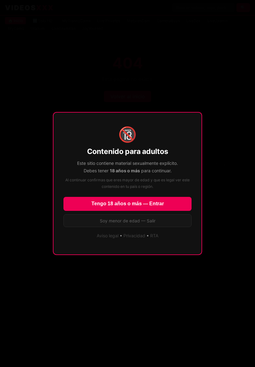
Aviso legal (107, 235)
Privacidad (134, 235)
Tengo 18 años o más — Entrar (127, 203)
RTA (154, 235)
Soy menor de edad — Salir (127, 220)
